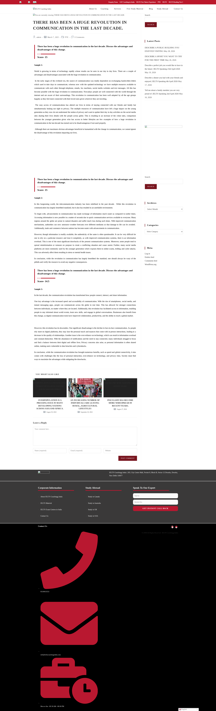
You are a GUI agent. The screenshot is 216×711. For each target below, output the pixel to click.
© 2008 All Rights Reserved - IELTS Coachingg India (160, 533)
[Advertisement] (85, 160)
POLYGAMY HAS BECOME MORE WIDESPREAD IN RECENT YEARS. (120, 403)
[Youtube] (176, 527)
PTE (159, 2)
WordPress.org (150, 264)
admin (38, 37)
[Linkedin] (172, 527)
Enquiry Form (113, 2)
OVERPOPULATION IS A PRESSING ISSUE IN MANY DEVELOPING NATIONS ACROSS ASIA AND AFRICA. (49, 404)
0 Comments (79, 37)
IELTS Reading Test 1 (176, 2)
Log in (147, 254)
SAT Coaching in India (127, 2)
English (184, 709)
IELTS (164, 2)
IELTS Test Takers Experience (146, 2)
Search (147, 15)
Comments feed (151, 261)
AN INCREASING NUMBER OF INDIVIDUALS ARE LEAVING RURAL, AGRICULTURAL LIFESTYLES (85, 404)
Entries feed (149, 257)
